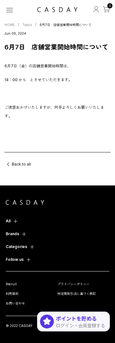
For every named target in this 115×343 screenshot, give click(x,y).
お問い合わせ (15, 303)
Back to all (21, 164)
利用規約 (12, 294)
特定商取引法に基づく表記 (76, 294)
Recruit (11, 284)
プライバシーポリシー (73, 284)
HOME (9, 25)
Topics (27, 25)
